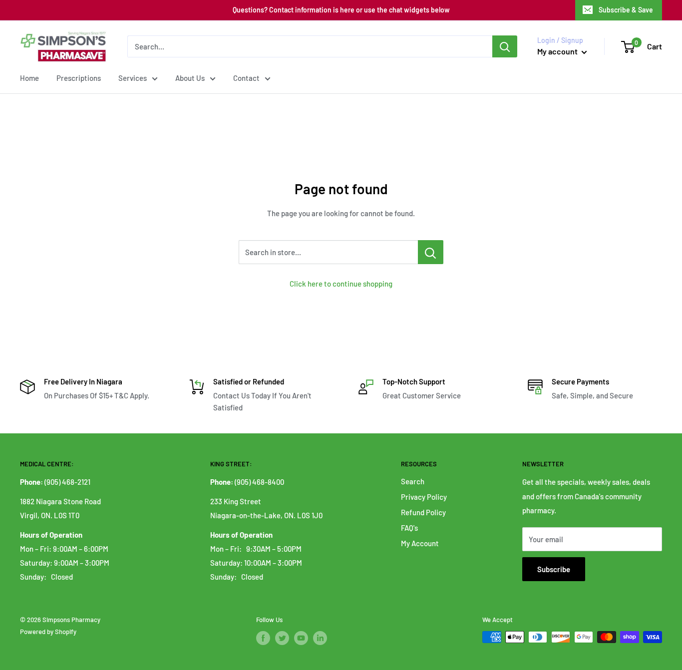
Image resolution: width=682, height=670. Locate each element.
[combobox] (309, 46)
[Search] (504, 46)
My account (558, 51)
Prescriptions (78, 77)
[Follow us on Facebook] (263, 638)
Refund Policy (423, 512)
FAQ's (409, 527)
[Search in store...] (430, 252)
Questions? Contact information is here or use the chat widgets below (341, 9)
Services (132, 77)
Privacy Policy (424, 496)
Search (412, 481)
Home (29, 77)
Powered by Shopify (48, 632)
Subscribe (553, 569)
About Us (190, 77)
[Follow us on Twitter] (282, 638)
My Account (420, 543)
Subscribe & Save (626, 9)
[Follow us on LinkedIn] (320, 638)
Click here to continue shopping (341, 283)
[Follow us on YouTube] (301, 638)
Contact (246, 77)
